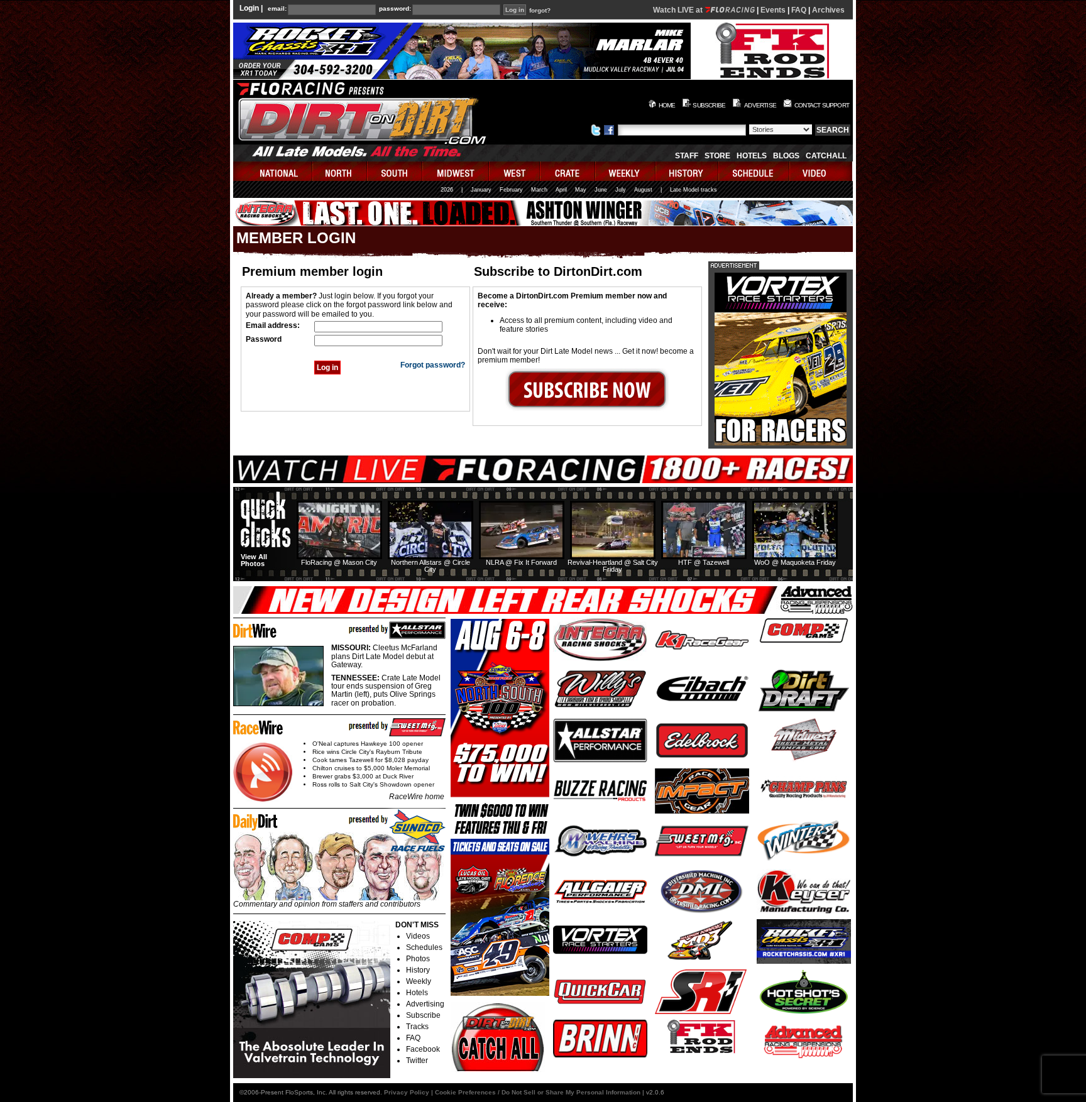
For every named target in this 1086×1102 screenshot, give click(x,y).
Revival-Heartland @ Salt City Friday (613, 566)
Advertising (425, 1004)
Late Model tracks (693, 190)
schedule (754, 171)
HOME (667, 105)
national (273, 171)
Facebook (423, 1049)
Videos (418, 936)
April (561, 190)
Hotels (752, 155)
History (418, 970)
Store (717, 155)
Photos (418, 958)
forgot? (540, 11)
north (340, 171)
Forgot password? (432, 365)
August (643, 190)
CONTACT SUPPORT (821, 105)
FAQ (798, 10)
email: (277, 9)
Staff (686, 155)
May (580, 190)
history (687, 171)
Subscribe (423, 1015)
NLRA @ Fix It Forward (521, 562)
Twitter (417, 1060)
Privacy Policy (406, 1092)
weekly (626, 171)
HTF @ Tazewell (703, 562)
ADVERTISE (760, 105)
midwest (456, 171)
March (539, 190)
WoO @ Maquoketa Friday (795, 562)
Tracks (417, 1026)
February (511, 190)
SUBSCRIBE (709, 105)
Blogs (786, 155)
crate (568, 171)
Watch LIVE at (679, 10)
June (601, 190)
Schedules (424, 947)
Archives (828, 10)
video (821, 171)
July (620, 190)
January (481, 190)
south (395, 171)
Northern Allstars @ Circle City (430, 566)
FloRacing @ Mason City (339, 562)
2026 (447, 190)
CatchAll (826, 155)
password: (395, 9)
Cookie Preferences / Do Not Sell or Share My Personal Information (537, 1092)
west (515, 171)
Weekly (418, 981)
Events (773, 10)
